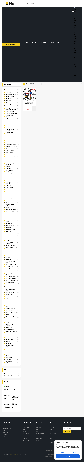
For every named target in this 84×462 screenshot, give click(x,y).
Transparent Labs (9, 339)
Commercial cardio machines (10, 130)
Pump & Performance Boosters (10, 286)
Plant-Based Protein (10, 255)
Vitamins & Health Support (10, 346)
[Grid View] (24, 84)
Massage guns (9, 218)
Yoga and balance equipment (10, 362)
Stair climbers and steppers (10, 317)
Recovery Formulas (10, 292)
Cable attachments (10, 111)
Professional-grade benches (10, 273)
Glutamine (8, 176)
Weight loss (8, 352)
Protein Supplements (10, 280)
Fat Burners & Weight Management (10, 163)
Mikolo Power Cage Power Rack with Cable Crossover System (29, 104)
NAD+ (7, 233)
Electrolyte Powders (10, 150)
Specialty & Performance (11, 312)
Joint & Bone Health (10, 200)
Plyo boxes (8, 257)
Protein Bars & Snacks (10, 276)
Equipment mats (9, 159)
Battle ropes (8, 100)
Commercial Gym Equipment (10, 133)
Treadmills (8, 341)
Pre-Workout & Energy (10, 266)
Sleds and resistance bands (10, 306)
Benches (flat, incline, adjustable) (10, 105)
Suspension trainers (10, 329)
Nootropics (8, 238)
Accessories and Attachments (9, 89)
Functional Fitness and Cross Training (10, 171)
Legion (7, 207)
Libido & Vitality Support (11, 209)
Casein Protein (9, 123)
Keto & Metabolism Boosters (10, 205)
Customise (62, 452)
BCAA (7, 102)
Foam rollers (8, 168)
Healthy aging (9, 189)
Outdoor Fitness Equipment (9, 243)
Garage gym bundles (10, 173)
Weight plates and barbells (10, 355)
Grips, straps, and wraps (11, 178)
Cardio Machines (9, 121)
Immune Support (9, 198)
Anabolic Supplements (10, 96)
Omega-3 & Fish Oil (10, 240)
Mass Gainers (8, 213)
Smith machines (9, 310)
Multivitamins (9, 231)
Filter (18, 375)
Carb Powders (9, 118)
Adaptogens (8, 92)
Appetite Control (9, 98)
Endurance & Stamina (10, 154)
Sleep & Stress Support (11, 308)
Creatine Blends (9, 140)
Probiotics (8, 271)
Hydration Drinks (9, 196)
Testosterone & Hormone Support (11, 332)
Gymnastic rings (9, 187)
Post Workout (9, 259)
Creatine (8, 138)
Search (56, 3)
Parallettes (8, 251)
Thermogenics (9, 337)
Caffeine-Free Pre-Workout (10, 116)
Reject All (74, 452)
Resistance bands (9, 294)
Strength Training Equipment (9, 325)
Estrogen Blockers (9, 161)
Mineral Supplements (10, 227)
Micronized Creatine (10, 225)
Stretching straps (9, 327)
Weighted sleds (9, 357)
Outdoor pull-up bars (10, 245)
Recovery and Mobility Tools (10, 290)
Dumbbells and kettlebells (11, 146)
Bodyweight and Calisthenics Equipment (11, 108)
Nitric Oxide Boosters (10, 236)
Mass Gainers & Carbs (10, 216)
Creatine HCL (8, 142)
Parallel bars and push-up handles (11, 248)
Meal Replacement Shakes (10, 221)
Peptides (8, 253)
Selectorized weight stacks (11, 301)
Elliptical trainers (9, 152)
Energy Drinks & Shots (10, 156)
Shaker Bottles (9, 303)
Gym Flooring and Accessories (9, 183)
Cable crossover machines (29, 102)
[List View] (26, 84)
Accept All (68, 456)
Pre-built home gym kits (11, 264)
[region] (68, 450)
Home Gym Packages (10, 191)
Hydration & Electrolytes (11, 194)
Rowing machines (9, 296)
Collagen (8, 127)
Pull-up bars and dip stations (10, 283)
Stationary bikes (9, 320)
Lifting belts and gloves (11, 211)
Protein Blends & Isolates (11, 278)
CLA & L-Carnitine (9, 125)
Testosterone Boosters (11, 335)
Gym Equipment (9, 180)
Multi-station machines (11, 229)
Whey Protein (9, 359)
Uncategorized (9, 343)
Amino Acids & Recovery (11, 94)
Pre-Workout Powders (10, 268)
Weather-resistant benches (10, 349)
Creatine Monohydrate (11, 144)
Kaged (7, 202)
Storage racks (9, 322)
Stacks (7, 314)
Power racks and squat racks (10, 262)
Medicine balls (9, 223)
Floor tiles (8, 166)
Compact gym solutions (11, 136)
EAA (6, 148)
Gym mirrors (8, 185)
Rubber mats (8, 298)
